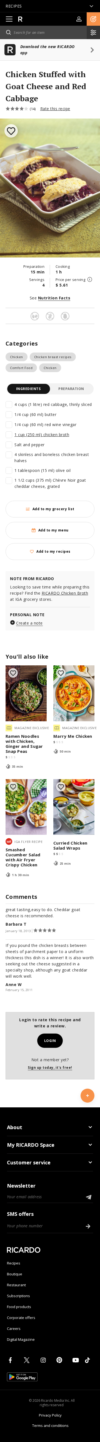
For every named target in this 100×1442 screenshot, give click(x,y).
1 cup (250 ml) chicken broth (41, 434)
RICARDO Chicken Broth (65, 593)
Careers (14, 1328)
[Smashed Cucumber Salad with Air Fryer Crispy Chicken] (26, 807)
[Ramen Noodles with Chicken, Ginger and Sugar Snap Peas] (26, 693)
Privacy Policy (50, 1415)
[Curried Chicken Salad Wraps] (73, 807)
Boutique (14, 1273)
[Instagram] (44, 1360)
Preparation (71, 388)
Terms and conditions (50, 1425)
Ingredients (28, 388)
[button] (93, 19)
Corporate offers (21, 1317)
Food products (19, 1306)
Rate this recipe (55, 108)
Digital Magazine (21, 1339)
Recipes (13, 1263)
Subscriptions (18, 1295)
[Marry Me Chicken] (73, 693)
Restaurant (16, 1284)
